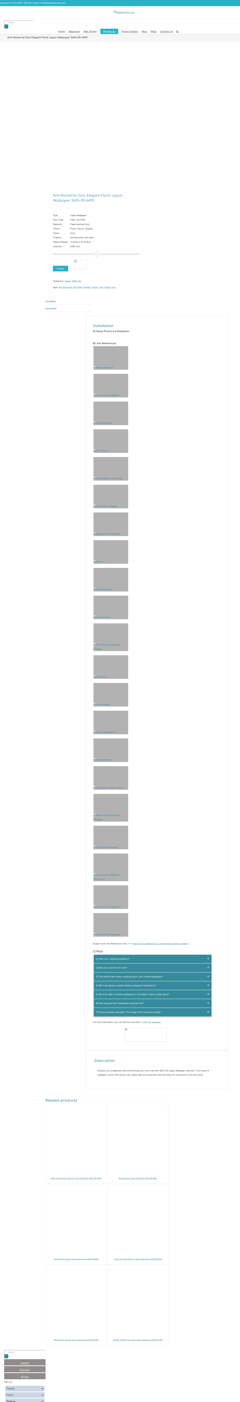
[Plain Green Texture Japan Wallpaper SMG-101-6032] (80, 1253)
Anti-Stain (77, 287)
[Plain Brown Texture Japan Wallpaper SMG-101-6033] (80, 1334)
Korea (25, 1377)
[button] (177, 31)
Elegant (87, 287)
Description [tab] (51, 308)
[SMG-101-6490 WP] (89, 115)
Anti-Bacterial (65, 287)
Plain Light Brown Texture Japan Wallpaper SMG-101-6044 (76, 1178)
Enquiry (60, 268)
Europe (25, 1370)
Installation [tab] (51, 301)
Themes (10, 1388)
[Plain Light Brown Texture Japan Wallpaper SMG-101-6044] (80, 1172)
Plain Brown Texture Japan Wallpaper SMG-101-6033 (76, 1340)
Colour (10, 1395)
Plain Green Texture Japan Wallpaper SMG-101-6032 (76, 1259)
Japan (68, 281)
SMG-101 (76, 281)
